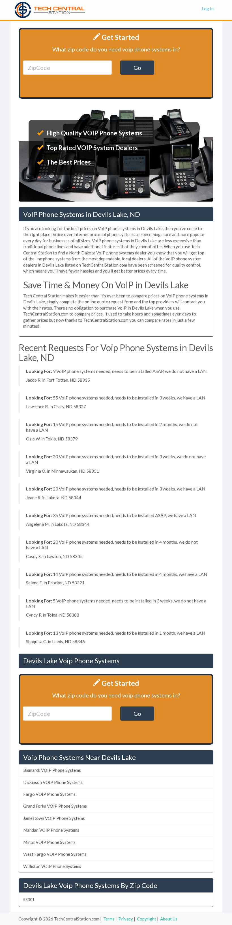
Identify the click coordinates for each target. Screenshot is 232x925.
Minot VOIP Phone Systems (49, 842)
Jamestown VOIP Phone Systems (54, 818)
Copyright (146, 918)
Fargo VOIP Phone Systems (49, 794)
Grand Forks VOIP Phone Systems (55, 806)
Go (137, 67)
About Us (168, 918)
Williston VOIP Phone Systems (52, 866)
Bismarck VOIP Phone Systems (52, 770)
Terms (109, 918)
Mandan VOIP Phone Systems (51, 830)
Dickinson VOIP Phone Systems (53, 782)
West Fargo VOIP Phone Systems (55, 854)
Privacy (126, 918)
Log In (208, 8)
